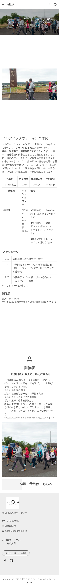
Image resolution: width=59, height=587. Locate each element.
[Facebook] (5, 561)
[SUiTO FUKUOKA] (18, 4)
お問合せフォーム (11, 539)
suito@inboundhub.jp (15, 530)
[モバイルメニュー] (2, 4)
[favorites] (55, 4)
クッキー (30, 582)
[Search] (49, 4)
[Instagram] (11, 561)
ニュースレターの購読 (16, 553)
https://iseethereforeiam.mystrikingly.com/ (26, 417)
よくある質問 (9, 543)
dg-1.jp (52, 579)
